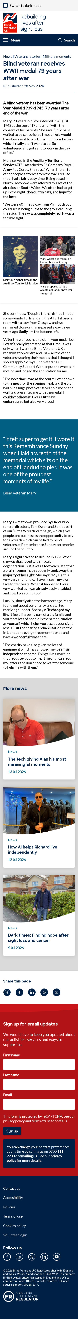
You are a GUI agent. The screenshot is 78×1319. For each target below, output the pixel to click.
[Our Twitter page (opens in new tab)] (32, 1257)
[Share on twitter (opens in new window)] (7, 992)
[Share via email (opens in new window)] (56, 992)
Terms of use (13, 1216)
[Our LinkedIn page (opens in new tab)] (44, 1257)
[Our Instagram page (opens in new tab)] (19, 1257)
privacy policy (14, 1121)
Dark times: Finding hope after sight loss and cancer (38, 938)
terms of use (41, 1121)
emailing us (28, 1156)
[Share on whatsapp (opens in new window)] (44, 992)
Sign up (12, 1131)
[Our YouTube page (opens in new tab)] (56, 1257)
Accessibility (13, 1197)
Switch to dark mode (25, 5)
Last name (11, 1075)
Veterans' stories (27, 56)
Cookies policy (14, 1225)
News (7, 56)
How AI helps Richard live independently (32, 849)
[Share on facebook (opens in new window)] (19, 992)
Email (7, 1094)
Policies (9, 1207)
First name (11, 1055)
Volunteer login (15, 1235)
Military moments (57, 56)
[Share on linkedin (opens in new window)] (32, 992)
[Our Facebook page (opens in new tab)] (7, 1257)
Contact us (11, 1188)
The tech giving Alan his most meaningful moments (37, 762)
